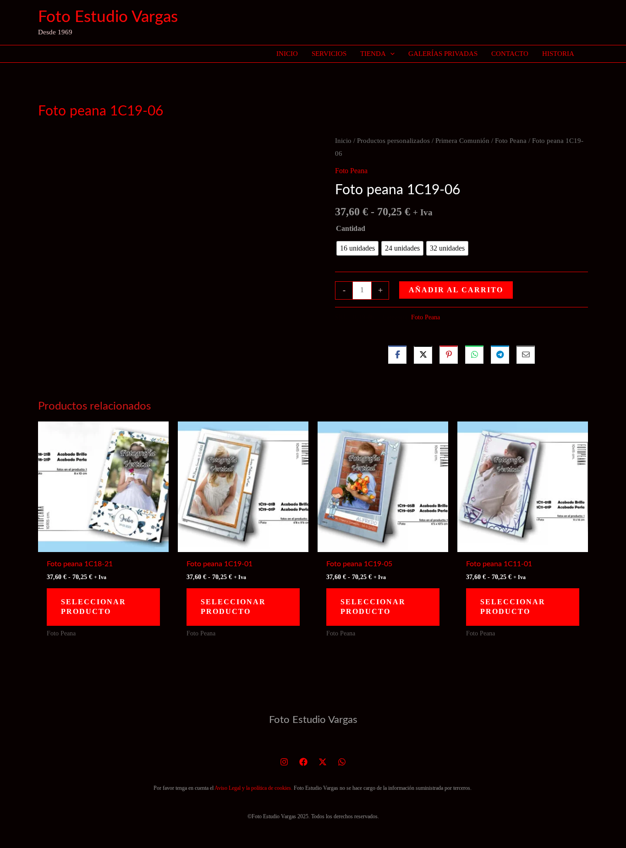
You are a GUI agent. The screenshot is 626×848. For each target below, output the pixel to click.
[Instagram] (284, 762)
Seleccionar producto (93, 606)
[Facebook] (303, 762)
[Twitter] (322, 762)
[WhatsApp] (342, 762)
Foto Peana (511, 140)
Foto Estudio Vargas (108, 17)
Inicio (343, 140)
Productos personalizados (393, 140)
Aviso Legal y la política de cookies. (253, 788)
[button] (390, 53)
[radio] (357, 248)
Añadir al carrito (456, 290)
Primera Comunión (462, 140)
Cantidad (350, 228)
